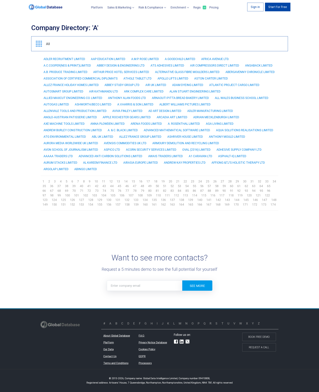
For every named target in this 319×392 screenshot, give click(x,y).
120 (249, 195)
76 (119, 191)
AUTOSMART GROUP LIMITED (63, 91)
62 (246, 186)
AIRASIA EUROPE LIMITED (140, 162)
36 (51, 186)
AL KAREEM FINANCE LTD (100, 162)
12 (111, 181)
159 (136, 204)
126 (72, 200)
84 (179, 191)
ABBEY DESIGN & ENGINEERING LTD (121, 65)
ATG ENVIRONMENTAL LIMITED (65, 137)
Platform (97, 7)
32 (259, 181)
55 (194, 186)
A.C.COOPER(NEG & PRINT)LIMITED (67, 65)
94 (254, 191)
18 (155, 181)
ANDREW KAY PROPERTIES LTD (185, 162)
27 (222, 181)
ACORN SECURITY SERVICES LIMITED (151, 150)
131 (117, 200)
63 (253, 186)
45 (119, 186)
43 (104, 186)
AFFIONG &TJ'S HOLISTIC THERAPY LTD (238, 162)
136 (163, 200)
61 (239, 186)
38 (66, 186)
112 (176, 195)
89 (216, 191)
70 (74, 191)
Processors (145, 363)
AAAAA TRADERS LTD (58, 156)
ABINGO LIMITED (85, 169)
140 (199, 200)
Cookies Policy (147, 349)
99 (59, 195)
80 (150, 191)
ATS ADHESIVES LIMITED (167, 65)
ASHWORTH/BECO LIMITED (93, 104)
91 (231, 191)
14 (126, 181)
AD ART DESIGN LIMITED (164, 111)
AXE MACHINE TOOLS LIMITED (64, 124)
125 (63, 200)
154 (90, 204)
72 (89, 191)
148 (273, 200)
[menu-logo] (45, 7)
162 (163, 204)
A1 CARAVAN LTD (200, 156)
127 (81, 200)
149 (45, 204)
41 (89, 186)
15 (133, 181)
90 (224, 191)
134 (145, 200)
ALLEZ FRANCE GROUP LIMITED (140, 137)
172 (254, 204)
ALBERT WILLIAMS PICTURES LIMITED (185, 104)
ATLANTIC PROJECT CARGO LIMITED (234, 85)
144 (236, 200)
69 (66, 191)
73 (97, 191)
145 (246, 200)
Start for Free (277, 7)
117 (221, 195)
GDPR (142, 356)
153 (81, 204)
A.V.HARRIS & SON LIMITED (135, 104)
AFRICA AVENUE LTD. (215, 59)
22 (185, 181)
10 (96, 181)
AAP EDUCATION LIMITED (108, 59)
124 (54, 200)
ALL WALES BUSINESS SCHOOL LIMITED (241, 98)
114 (194, 195)
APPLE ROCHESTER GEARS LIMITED (127, 117)
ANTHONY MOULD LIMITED (227, 137)
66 (44, 191)
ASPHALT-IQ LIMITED (232, 156)
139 (190, 200)
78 (135, 191)
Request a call (259, 347)
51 (164, 186)
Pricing (213, 7)
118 (231, 195)
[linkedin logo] (181, 342)
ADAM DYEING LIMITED (187, 85)
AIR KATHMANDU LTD (103, 91)
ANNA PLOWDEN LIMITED (107, 124)
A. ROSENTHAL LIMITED (184, 124)
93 (246, 191)
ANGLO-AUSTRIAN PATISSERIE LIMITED (70, 117)
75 (112, 191)
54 (187, 186)
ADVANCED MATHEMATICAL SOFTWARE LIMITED (177, 130)
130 (108, 200)
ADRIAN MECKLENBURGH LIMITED (216, 117)
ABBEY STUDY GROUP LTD (122, 85)
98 (51, 195)
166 (199, 204)
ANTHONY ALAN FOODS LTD (127, 98)
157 (117, 204)
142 (218, 200)
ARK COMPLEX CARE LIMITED (143, 91)
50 (157, 186)
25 (207, 181)
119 (240, 195)
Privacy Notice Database (153, 342)
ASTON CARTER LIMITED (211, 78)
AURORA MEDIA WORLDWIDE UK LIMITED (71, 143)
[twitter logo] (187, 342)
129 (99, 200)
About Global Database (116, 335)
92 (239, 191)
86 (194, 191)
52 (172, 186)
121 (258, 195)
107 (131, 195)
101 (76, 195)
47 (134, 186)
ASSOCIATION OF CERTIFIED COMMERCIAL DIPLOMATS (81, 78)
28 (230, 181)
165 (190, 204)
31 (252, 181)
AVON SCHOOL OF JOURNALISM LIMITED (71, 150)
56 (202, 186)
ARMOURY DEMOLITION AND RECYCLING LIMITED (185, 143)
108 (140, 195)
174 (273, 204)
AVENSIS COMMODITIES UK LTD (125, 143)
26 (215, 181)
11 (103, 181)
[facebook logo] (176, 342)
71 (81, 191)
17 (148, 181)
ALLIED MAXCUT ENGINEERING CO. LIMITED (73, 98)
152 (72, 204)
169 (226, 204)
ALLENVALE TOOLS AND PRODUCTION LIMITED (75, 111)
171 (245, 204)
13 (118, 181)
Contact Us (109, 356)
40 (81, 186)
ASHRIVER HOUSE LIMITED (185, 137)
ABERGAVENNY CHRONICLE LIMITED (250, 72)
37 (59, 186)
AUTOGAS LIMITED (56, 104)
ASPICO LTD (112, 150)
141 (209, 200)
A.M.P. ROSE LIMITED (145, 59)
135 (154, 200)
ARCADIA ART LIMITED (172, 117)
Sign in (255, 7)
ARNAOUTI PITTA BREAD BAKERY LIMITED (180, 98)
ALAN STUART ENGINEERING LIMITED (194, 91)
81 (157, 191)
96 (268, 191)
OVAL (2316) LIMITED (196, 150)
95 (261, 191)
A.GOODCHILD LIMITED (180, 59)
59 (224, 186)
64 (261, 186)
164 (181, 204)
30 (244, 181)
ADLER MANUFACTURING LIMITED (210, 111)
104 (103, 195)
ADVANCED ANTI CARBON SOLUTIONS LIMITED (110, 156)
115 (203, 195)
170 (236, 204)
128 (90, 200)
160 (145, 204)
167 (208, 204)
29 (237, 181)
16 (140, 181)
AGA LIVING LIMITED (219, 124)
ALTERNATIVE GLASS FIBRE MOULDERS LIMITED (187, 72)
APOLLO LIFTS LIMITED (173, 78)
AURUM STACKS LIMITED (60, 162)
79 (142, 191)
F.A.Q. (142, 335)
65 (268, 186)
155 (99, 204)
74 (104, 191)
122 (267, 195)
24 (200, 181)
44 (112, 186)
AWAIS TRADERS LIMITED (165, 156)
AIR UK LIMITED (155, 85)
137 (172, 200)
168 (217, 204)
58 (216, 186)
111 (167, 195)
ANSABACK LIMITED (258, 65)
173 (263, 204)
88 (209, 191)
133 (135, 200)
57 (209, 186)
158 (127, 204)
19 (163, 181)
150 (54, 204)
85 (187, 191)
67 (51, 191)
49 (150, 186)
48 (142, 186)
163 (172, 204)
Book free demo (259, 336)
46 (127, 186)
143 (227, 200)
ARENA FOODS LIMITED (146, 124)
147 (264, 200)
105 (112, 195)
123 (45, 200)
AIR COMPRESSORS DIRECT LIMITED (214, 65)
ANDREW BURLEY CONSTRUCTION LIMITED (73, 130)
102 (85, 195)
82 (164, 191)
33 (266, 181)
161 (154, 204)
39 (74, 186)
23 (192, 181)
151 (63, 204)
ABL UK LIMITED (102, 137)
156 (108, 204)
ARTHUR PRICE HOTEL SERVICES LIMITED (121, 72)
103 (94, 195)
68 (59, 191)
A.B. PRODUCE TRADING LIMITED (65, 72)
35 (44, 186)
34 (274, 181)
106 (121, 195)
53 (179, 186)
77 (127, 191)
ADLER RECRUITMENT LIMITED (64, 59)
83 (172, 191)
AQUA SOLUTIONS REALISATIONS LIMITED (244, 130)
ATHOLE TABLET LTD (137, 78)
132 (126, 200)
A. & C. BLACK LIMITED (123, 130)
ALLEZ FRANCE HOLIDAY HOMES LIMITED (71, 85)
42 (96, 186)
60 (231, 186)
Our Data (108, 349)
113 (185, 195)
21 (177, 181)
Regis (199, 7)
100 (67, 195)
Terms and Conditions (115, 363)
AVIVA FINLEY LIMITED (127, 111)
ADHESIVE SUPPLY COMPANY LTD (239, 150)
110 (158, 195)
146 (255, 200)
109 (149, 195)
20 (170, 181)
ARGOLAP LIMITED (56, 169)
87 (202, 191)
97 (44, 195)
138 (181, 200)
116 (212, 195)
